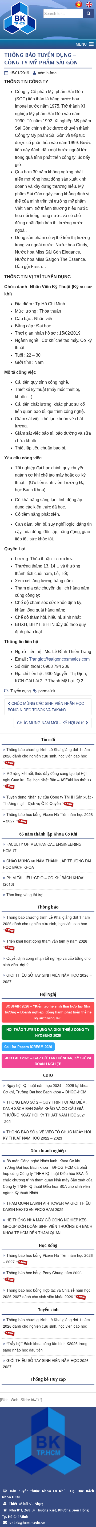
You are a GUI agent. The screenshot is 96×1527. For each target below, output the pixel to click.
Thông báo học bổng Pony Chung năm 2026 (44, 1272)
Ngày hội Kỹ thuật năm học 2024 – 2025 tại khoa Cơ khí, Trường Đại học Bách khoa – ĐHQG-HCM (46, 1088)
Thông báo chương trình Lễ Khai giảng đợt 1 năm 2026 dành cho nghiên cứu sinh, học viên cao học (46, 753)
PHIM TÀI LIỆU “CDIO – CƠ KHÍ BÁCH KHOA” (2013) (43, 881)
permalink (46, 690)
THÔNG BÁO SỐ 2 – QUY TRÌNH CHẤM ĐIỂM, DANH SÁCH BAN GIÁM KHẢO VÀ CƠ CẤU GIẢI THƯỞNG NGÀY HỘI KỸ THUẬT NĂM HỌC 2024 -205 (45, 1111)
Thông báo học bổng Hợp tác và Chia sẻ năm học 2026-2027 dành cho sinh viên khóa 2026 (46, 1293)
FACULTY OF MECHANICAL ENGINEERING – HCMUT (44, 847)
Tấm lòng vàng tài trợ (24, 894)
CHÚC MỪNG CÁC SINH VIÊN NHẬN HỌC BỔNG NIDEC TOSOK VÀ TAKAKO (46, 706)
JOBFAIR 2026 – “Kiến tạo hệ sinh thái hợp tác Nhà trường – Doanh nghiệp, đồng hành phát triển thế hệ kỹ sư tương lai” (48, 1012)
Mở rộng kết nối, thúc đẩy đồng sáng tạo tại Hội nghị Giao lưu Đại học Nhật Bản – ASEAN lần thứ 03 (47, 776)
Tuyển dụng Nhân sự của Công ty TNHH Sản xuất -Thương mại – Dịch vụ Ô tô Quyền (48, 800)
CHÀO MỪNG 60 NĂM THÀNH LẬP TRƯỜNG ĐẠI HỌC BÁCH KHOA (47, 864)
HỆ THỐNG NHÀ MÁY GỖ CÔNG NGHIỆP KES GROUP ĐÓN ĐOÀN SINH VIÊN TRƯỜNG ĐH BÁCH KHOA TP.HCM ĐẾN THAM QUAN (47, 1226)
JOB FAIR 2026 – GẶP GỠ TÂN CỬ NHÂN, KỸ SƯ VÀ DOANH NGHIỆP (48, 1060)
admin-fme (47, 72)
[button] (81, 44)
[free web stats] (48, 1388)
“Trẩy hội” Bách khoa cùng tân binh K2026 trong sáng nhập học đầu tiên (45, 1347)
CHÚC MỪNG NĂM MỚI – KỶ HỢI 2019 (51, 722)
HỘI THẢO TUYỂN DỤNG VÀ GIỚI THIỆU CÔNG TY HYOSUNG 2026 (48, 1032)
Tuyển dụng (20, 690)
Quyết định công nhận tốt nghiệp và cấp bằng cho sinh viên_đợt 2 (47, 961)
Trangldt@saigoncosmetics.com (59, 659)
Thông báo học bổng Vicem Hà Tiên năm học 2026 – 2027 (48, 817)
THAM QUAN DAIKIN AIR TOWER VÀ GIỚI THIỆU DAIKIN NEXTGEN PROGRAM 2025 (47, 1206)
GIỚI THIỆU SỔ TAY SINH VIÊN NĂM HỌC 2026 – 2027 (47, 978)
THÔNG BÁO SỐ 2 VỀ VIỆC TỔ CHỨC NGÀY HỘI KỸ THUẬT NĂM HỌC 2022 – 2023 (47, 1135)
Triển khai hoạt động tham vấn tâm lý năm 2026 (46, 941)
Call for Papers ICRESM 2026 (28, 1046)
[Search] (88, 13)
